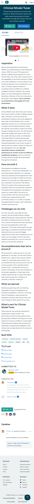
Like (11, 26)
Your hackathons (7, 482)
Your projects (6, 480)
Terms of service (22, 501)
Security (20, 498)
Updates (18, 32)
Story (5, 32)
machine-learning (15, 339)
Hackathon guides (25, 471)
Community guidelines (9, 498)
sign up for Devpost (20, 443)
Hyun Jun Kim (12, 397)
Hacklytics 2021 (13, 370)
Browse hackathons (25, 464)
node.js (25, 339)
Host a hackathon (24, 469)
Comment (24, 26)
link (31, 171)
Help (4, 471)
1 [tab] (16, 60)
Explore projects (24, 467)
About (4, 464)
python (4, 342)
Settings (5, 485)
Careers (5, 467)
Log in (31, 2)
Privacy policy (11, 501)
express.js (5, 339)
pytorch (11, 342)
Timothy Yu (11, 382)
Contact (5, 469)
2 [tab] (18, 60)
